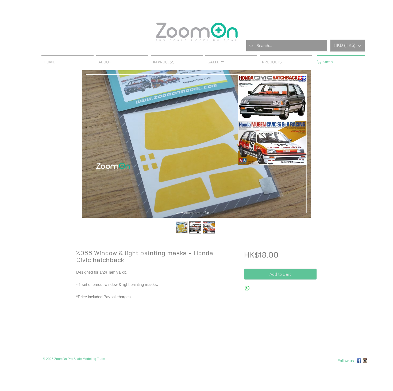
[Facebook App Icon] (359, 360)
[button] (347, 46)
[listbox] (347, 46)
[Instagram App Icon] (365, 360)
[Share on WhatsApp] (247, 288)
